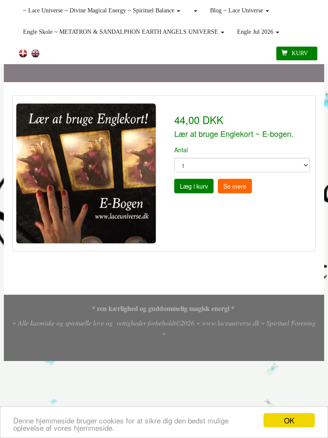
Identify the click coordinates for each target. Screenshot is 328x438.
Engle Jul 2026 (256, 32)
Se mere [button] (234, 186)
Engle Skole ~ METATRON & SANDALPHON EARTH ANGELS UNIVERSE (121, 32)
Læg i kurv (194, 186)
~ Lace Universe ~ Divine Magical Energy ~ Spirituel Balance (99, 10)
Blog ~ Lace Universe (237, 10)
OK (289, 420)
